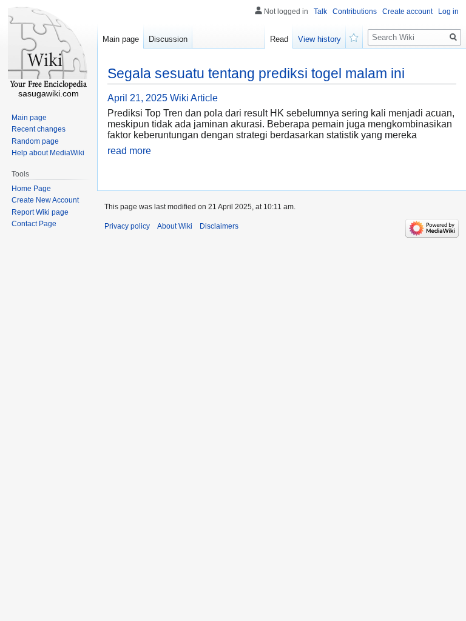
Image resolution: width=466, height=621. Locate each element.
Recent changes (39, 129)
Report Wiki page (40, 212)
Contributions (355, 11)
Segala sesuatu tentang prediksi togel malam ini (256, 73)
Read (279, 39)
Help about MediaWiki (48, 153)
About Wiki (174, 226)
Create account (407, 11)
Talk (320, 11)
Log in (448, 11)
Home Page (31, 188)
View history (319, 39)
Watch (354, 36)
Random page (35, 141)
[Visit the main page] (48, 48)
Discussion (168, 39)
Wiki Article (194, 98)
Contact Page (34, 224)
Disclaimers (219, 226)
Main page (121, 39)
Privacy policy (127, 226)
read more (129, 151)
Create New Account (45, 200)
